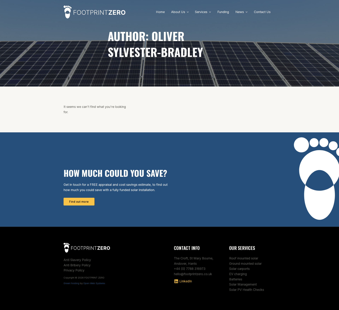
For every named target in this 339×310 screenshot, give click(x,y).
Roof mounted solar (243, 258)
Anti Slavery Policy (77, 260)
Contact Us (262, 12)
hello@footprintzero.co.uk (193, 274)
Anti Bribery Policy (77, 265)
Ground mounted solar (245, 263)
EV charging (238, 274)
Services (201, 12)
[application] (187, 12)
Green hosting (71, 283)
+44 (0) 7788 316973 (190, 269)
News (239, 12)
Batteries (235, 279)
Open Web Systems (94, 283)
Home (160, 12)
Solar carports (239, 269)
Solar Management (243, 284)
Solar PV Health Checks (246, 289)
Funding (223, 12)
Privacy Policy (74, 270)
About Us (178, 12)
